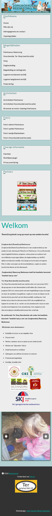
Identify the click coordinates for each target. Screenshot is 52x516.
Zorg (5, 61)
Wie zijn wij (8, 27)
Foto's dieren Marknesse (13, 124)
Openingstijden (9, 36)
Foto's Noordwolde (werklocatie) (17, 138)
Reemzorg (13, 473)
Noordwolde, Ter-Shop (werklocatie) (18, 56)
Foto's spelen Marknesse (13, 128)
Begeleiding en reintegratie (14, 70)
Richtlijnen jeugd (10, 158)
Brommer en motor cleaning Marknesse (19, 108)
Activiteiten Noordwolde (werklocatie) (19, 104)
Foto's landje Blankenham (13, 133)
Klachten (7, 154)
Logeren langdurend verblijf (14, 79)
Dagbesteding (9, 65)
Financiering (8, 84)
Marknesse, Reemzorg (12, 52)
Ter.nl (32, 476)
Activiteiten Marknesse (13, 100)
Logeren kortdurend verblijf (14, 74)
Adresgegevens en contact (14, 31)
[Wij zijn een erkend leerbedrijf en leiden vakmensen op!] (35, 384)
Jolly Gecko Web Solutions (38, 511)
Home (6, 23)
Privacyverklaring (10, 162)
